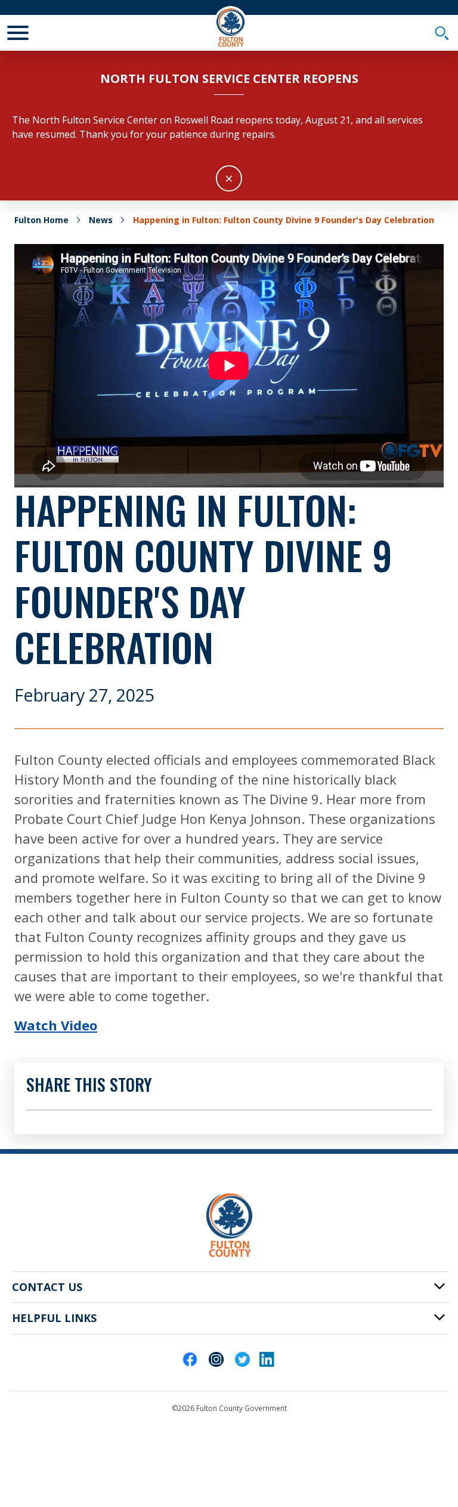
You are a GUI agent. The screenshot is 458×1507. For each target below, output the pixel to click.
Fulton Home (41, 220)
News (101, 220)
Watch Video (55, 1025)
